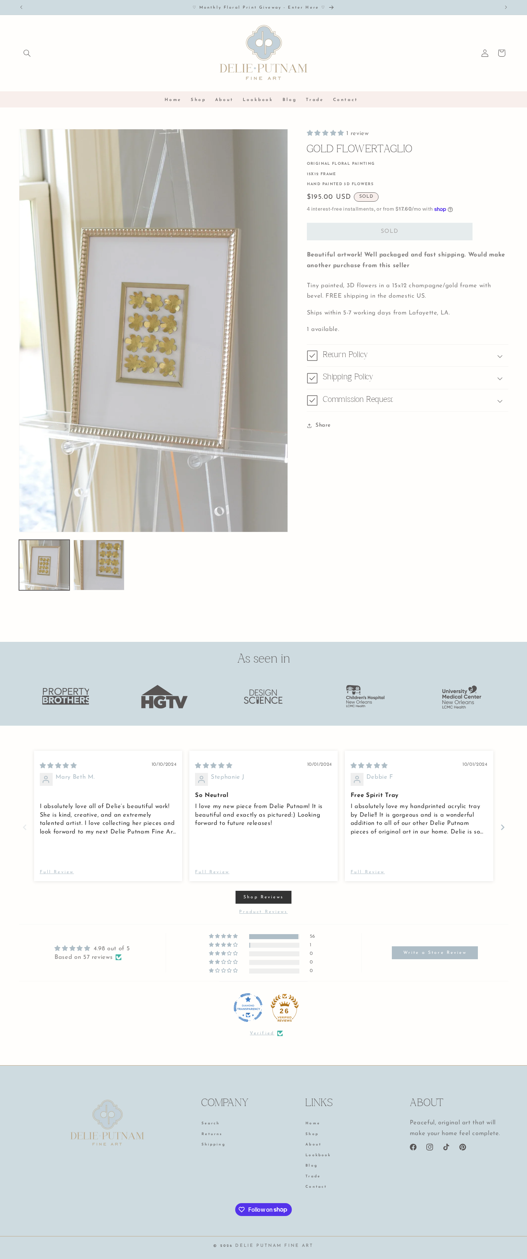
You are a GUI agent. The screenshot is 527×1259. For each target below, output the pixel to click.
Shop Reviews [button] (263, 897)
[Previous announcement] (21, 7)
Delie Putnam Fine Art (274, 1246)
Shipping (213, 1145)
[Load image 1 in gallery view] (44, 565)
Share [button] (323, 425)
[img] (58, 766)
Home (313, 1124)
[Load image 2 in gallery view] (98, 565)
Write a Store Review (435, 953)
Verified (262, 1033)
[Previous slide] (24, 827)
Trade (313, 1176)
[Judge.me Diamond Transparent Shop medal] (248, 1007)
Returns (212, 1134)
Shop (312, 1134)
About (313, 1145)
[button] (27, 53)
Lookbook (318, 1155)
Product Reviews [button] (263, 912)
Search (210, 1124)
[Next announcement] (506, 7)
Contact (316, 1187)
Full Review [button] (57, 872)
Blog (311, 1166)
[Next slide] (502, 827)
